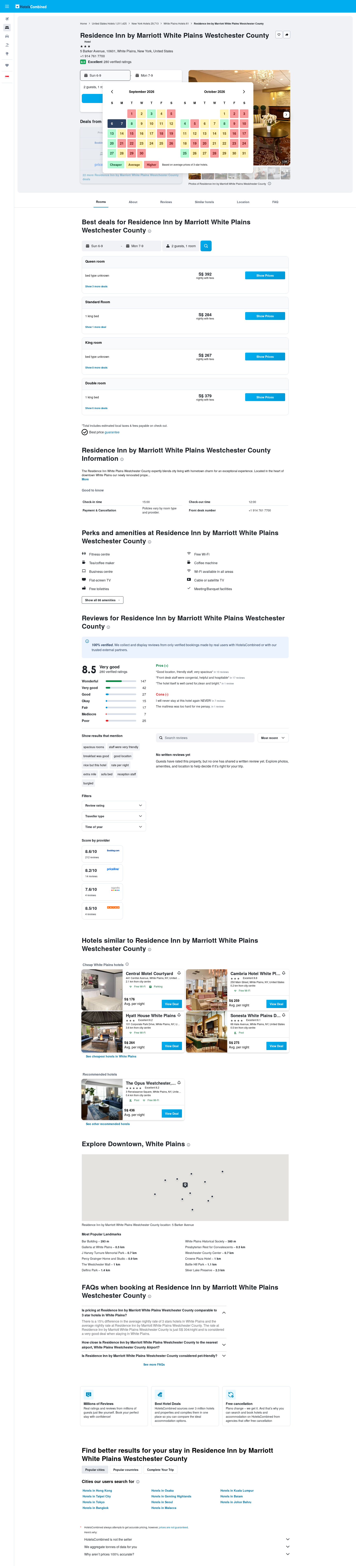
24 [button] (151, 143)
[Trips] (7, 65)
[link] (111, 1056)
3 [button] (151, 113)
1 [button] (132, 113)
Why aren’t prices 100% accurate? (109, 1554)
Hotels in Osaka (162, 1490)
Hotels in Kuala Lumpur (237, 1490)
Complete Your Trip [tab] (160, 1470)
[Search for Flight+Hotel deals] (7, 45)
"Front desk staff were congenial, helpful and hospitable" (200, 677)
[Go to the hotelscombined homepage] (31, 6)
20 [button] (112, 143)
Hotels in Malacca (163, 1508)
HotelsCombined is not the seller (108, 1539)
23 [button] (141, 143)
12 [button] (171, 123)
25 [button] (161, 143)
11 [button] (161, 123)
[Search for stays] (7, 27)
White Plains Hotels (174, 23)
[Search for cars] (7, 36)
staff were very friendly (123, 747)
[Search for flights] (7, 19)
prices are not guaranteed (173, 1527)
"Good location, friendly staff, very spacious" (192, 672)
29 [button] (132, 153)
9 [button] (142, 123)
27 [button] (112, 153)
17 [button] (151, 133)
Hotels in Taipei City (97, 1496)
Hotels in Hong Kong (97, 1490)
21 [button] (122, 143)
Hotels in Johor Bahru (235, 1502)
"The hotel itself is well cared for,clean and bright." (195, 683)
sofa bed (106, 774)
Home (83, 23)
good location (122, 756)
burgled (88, 783)
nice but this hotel (94, 765)
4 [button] (161, 113)
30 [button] (141, 153)
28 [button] (122, 153)
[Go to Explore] (7, 53)
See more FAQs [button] (154, 1364)
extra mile (89, 774)
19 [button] (171, 133)
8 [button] (132, 123)
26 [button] (171, 143)
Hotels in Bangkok (96, 1508)
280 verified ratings (117, 61)
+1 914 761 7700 (92, 56)
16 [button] (141, 133)
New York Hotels (141, 23)
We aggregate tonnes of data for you (110, 1546)
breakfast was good (96, 756)
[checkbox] (102, 854)
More (85, 479)
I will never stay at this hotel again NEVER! (190, 700)
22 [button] (132, 143)
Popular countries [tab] (125, 1470)
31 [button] (244, 153)
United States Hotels (103, 23)
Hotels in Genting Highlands (171, 1496)
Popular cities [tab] (95, 1470)
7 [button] (122, 123)
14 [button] (122, 133)
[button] (7, 6)
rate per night (120, 765)
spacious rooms (93, 747)
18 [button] (161, 133)
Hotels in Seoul (162, 1502)
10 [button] (151, 123)
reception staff (126, 774)
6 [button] (112, 123)
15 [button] (132, 133)
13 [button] (112, 133)
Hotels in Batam (231, 1496)
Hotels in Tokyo (94, 1502)
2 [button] (142, 113)
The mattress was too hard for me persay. (190, 706)
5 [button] (171, 113)
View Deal (172, 1004)
